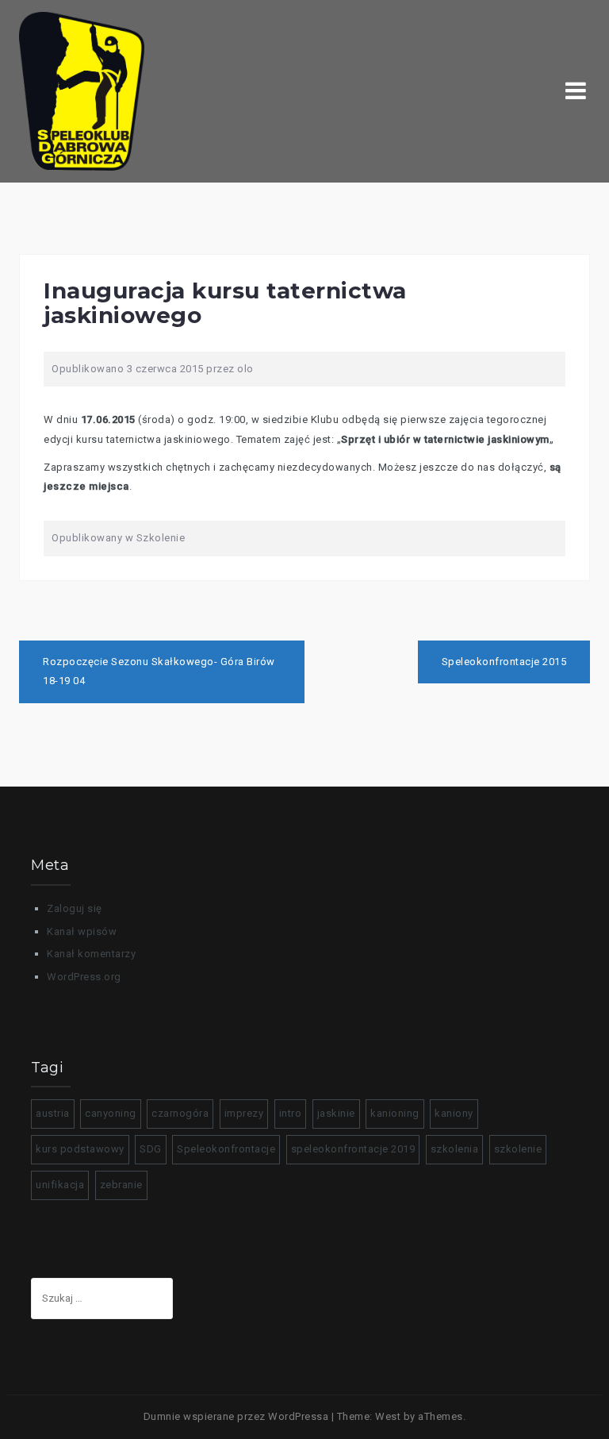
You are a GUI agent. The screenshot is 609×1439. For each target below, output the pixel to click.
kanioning (394, 1113)
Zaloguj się (74, 908)
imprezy (244, 1113)
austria (53, 1113)
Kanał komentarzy (91, 954)
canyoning (110, 1113)
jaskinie (336, 1113)
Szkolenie (161, 538)
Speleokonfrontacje (226, 1149)
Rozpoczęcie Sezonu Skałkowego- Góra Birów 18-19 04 (159, 671)
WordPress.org (84, 977)
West (387, 1416)
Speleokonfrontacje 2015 (504, 662)
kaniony (454, 1113)
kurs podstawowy (80, 1149)
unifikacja (60, 1185)
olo (245, 369)
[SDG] (81, 90)
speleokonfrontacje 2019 (353, 1149)
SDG (151, 1149)
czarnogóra (180, 1113)
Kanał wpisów (82, 931)
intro (290, 1113)
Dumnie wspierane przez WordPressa (236, 1416)
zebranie (121, 1185)
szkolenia (455, 1149)
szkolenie (518, 1149)
